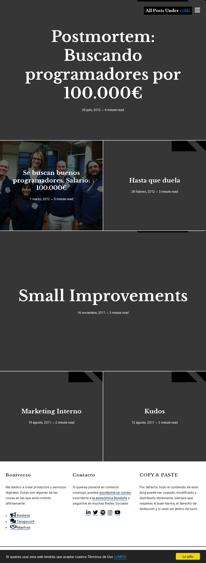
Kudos (154, 411)
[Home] (30, 19)
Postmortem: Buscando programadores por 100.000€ (103, 64)
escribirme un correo (115, 493)
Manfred (23, 527)
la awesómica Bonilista (109, 498)
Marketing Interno (51, 411)
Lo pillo (188, 556)
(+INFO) (120, 556)
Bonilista (23, 515)
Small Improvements (103, 296)
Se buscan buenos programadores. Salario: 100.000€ (51, 180)
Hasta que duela (154, 180)
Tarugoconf (25, 521)
